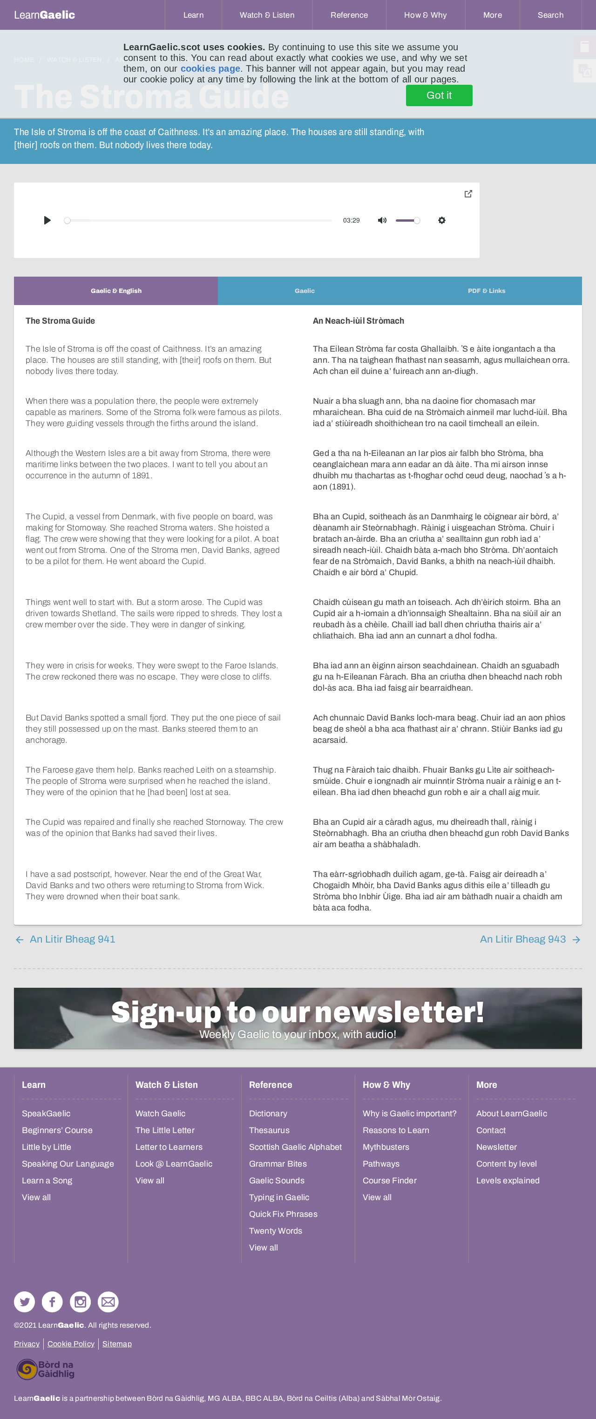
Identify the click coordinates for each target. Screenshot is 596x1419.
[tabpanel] (298, 615)
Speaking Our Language (68, 1163)
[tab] (116, 291)
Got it (439, 95)
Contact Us (108, 1301)
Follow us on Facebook (52, 1301)
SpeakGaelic (46, 1113)
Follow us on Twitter (24, 1301)
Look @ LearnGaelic (174, 1163)
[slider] (198, 220)
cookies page (210, 68)
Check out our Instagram (80, 1301)
